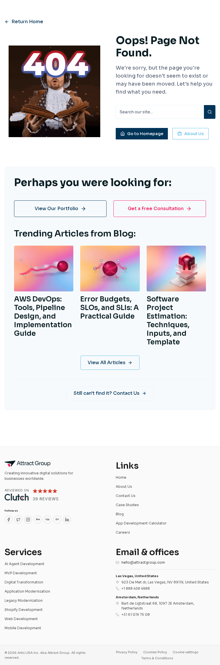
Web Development (21, 619)
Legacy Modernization (24, 600)
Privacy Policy (127, 652)
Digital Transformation (24, 582)
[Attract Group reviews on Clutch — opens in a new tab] (31, 494)
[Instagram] (28, 520)
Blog (120, 514)
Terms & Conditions (157, 658)
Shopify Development (24, 609)
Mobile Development (23, 628)
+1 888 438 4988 (135, 588)
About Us (194, 133)
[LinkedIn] (67, 520)
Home (121, 477)
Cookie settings (185, 652)
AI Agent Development (24, 564)
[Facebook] (9, 520)
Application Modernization (27, 591)
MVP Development (21, 573)
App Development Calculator (141, 523)
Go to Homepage (145, 133)
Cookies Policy (155, 652)
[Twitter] (18, 520)
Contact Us (125, 496)
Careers (123, 532)
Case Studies (127, 505)
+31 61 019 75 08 (135, 614)
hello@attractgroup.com (143, 562)
